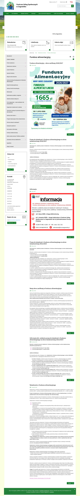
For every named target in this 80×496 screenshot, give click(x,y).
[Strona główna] (10, 5)
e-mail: (8, 206)
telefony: (8, 186)
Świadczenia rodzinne (42, 52)
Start (36, 52)
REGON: (8, 210)
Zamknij (52, 492)
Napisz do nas (10, 222)
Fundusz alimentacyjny (51, 52)
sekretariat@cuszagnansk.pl (15, 220)
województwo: (10, 182)
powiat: (8, 184)
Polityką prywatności (44, 490)
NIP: (8, 208)
